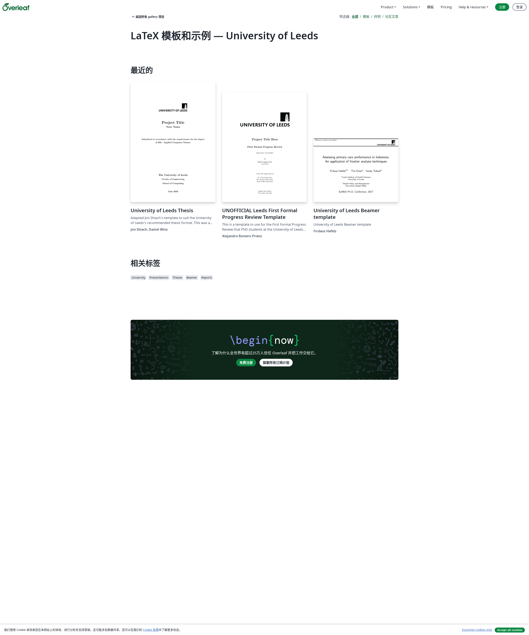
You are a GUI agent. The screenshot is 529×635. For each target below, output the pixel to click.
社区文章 (391, 16)
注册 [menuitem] (502, 7)
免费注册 (246, 362)
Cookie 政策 (151, 630)
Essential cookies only (477, 630)
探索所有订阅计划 (276, 362)
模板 (366, 16)
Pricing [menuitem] (446, 7)
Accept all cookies (509, 630)
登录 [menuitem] (519, 7)
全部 (355, 16)
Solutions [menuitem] (410, 7)
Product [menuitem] (387, 7)
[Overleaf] (15, 7)
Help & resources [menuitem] (472, 7)
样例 (377, 16)
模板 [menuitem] (430, 7)
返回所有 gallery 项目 (147, 17)
